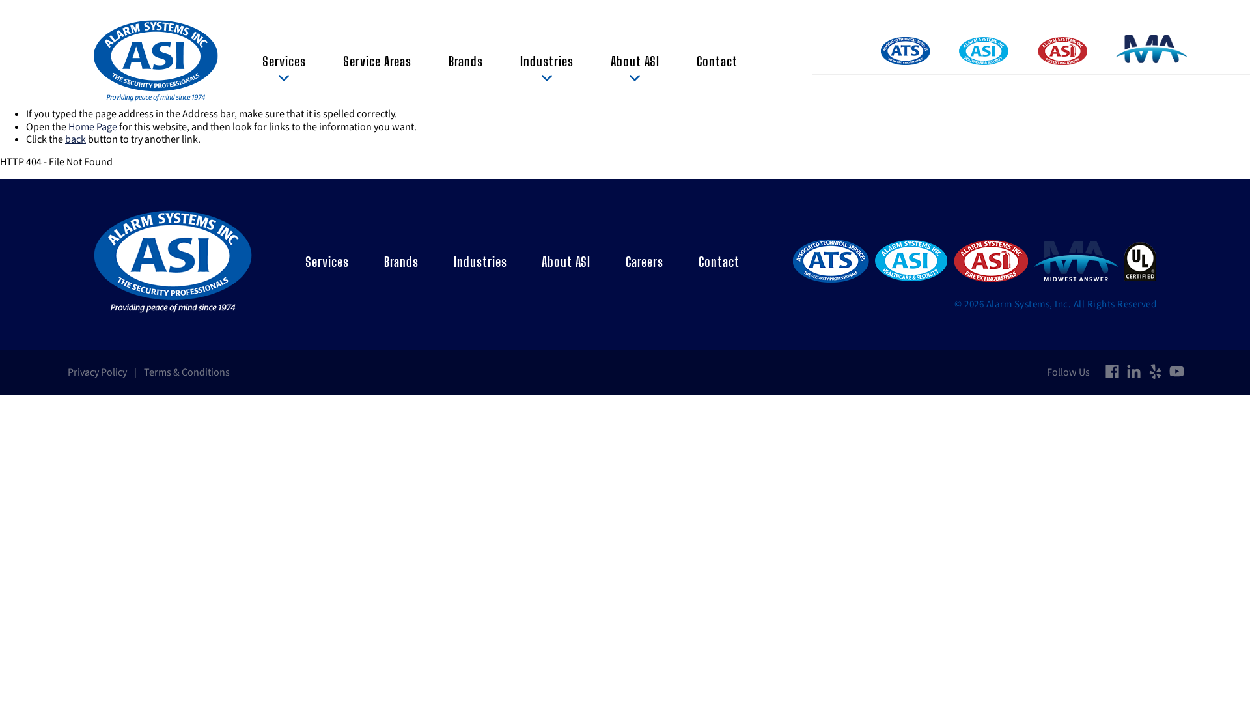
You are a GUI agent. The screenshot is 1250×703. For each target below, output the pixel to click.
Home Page (92, 127)
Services (284, 61)
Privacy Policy (97, 372)
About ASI (635, 61)
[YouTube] (1176, 372)
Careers (644, 261)
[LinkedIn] (1133, 372)
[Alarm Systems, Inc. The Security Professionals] (156, 61)
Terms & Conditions (187, 372)
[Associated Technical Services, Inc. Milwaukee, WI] (831, 262)
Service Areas (377, 61)
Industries (547, 61)
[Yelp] (1155, 372)
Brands (466, 61)
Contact (717, 61)
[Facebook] (1112, 372)
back (75, 139)
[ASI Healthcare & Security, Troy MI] (911, 261)
